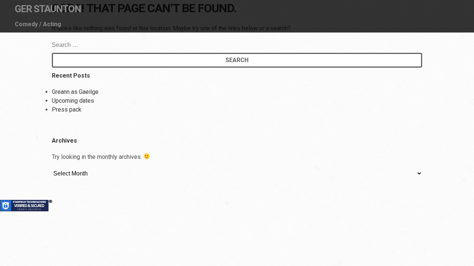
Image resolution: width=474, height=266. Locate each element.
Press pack (66, 109)
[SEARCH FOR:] (90, 44)
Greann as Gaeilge (75, 91)
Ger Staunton (48, 8)
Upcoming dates (73, 100)
